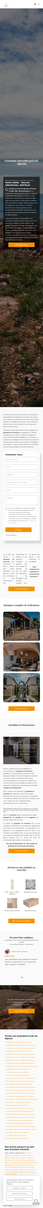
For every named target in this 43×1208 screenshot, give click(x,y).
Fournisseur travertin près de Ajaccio (19, 1084)
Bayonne (32, 1165)
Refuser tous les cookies (19, 1193)
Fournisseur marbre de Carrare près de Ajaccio (22, 1099)
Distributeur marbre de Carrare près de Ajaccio (22, 1066)
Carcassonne (16, 1165)
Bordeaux (25, 1165)
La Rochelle (12, 1167)
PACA (13, 1158)
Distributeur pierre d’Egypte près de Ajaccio (21, 1057)
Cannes (22, 1160)
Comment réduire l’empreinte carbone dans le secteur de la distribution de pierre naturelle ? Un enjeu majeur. (24, 746)
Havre (30, 1169)
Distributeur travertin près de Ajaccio (19, 1051)
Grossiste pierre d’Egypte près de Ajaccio (20, 1117)
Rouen (21, 1169)
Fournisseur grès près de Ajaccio (17, 1105)
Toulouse (35, 1162)
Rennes (31, 1167)
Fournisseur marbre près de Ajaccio (18, 1102)
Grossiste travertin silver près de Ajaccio (20, 1111)
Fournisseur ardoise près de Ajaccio (18, 1075)
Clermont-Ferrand (11, 1174)
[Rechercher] (34, 4)
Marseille (28, 1153)
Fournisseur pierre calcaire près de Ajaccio (21, 1093)
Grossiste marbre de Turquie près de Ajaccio (21, 1126)
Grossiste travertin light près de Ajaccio (20, 1108)
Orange (7, 1160)
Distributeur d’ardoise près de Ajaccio (19, 1042)
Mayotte (7, 1158)
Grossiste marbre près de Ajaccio (18, 1132)
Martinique (8, 1155)
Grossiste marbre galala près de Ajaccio (20, 1123)
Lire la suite (24, 754)
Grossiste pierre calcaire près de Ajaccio (20, 1120)
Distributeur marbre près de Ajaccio (18, 1069)
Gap (26, 1160)
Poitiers (19, 1167)
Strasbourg (21, 1172)
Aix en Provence (20, 1158)
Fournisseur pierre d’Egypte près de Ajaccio (21, 1090)
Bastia (16, 1162)
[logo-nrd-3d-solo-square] (17, 4)
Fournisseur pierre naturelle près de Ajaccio (21, 1087)
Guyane (31, 1155)
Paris (11, 1172)
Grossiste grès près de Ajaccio (17, 1135)
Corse (11, 1162)
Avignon (29, 1158)
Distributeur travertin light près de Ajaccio (21, 1048)
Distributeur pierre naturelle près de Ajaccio (21, 1054)
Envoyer (18, 530)
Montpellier (27, 1162)
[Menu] (39, 4)
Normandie (14, 1169)
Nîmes (21, 1162)
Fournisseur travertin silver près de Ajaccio (21, 1078)
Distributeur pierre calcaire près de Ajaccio (21, 1060)
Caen (25, 1169)
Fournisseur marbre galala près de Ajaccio (21, 1096)
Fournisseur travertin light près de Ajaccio (20, 1081)
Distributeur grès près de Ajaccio (17, 1072)
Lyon (27, 1172)
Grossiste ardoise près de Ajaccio (18, 1138)
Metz (15, 1172)
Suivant (35, 750)
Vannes (7, 1169)
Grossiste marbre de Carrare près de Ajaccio (21, 1129)
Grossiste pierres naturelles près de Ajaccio (21, 1114)
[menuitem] (34, 4)
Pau (6, 1167)
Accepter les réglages (19, 1188)
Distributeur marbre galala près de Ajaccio (21, 1063)
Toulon (13, 1160)
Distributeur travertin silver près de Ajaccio (21, 1045)
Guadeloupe (17, 1155)
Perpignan (8, 1165)
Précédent (8, 750)
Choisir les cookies (19, 1199)
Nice (17, 1160)
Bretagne (25, 1167)
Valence (32, 1172)
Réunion (24, 1155)
